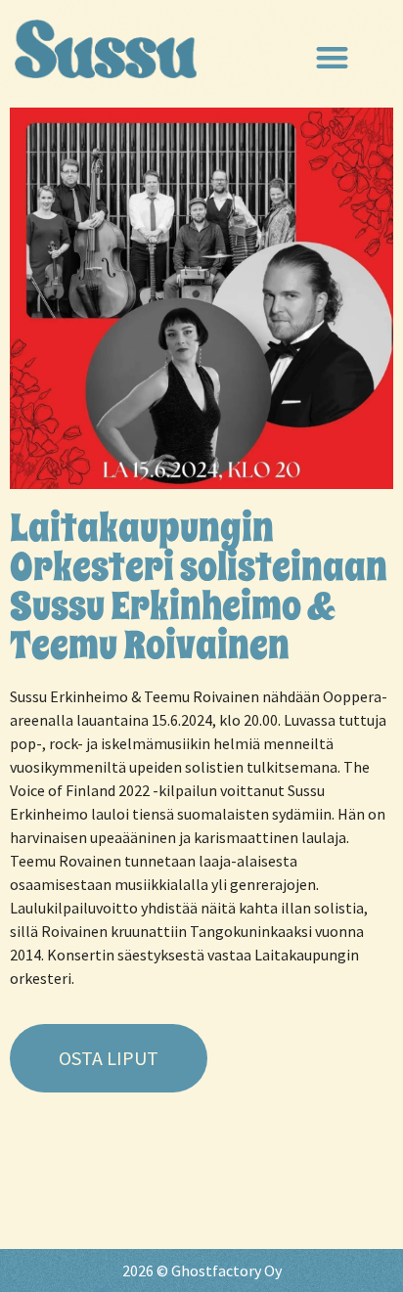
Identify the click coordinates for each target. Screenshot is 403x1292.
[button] (332, 58)
